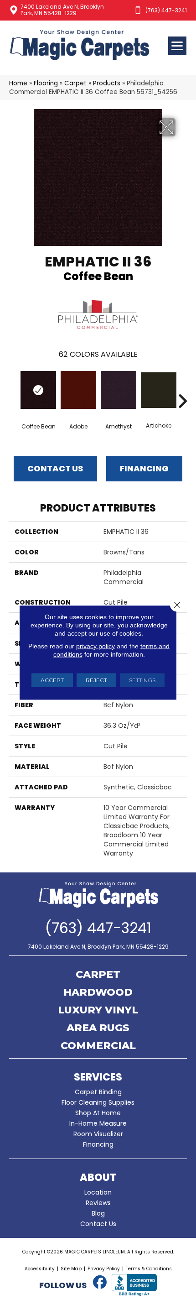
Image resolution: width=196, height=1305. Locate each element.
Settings (142, 680)
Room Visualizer (98, 1133)
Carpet (75, 83)
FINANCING (144, 468)
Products (106, 83)
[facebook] (99, 1282)
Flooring (46, 83)
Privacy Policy (104, 1268)
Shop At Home (98, 1112)
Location (98, 1192)
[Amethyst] (118, 390)
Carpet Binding (98, 1091)
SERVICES (98, 1077)
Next (182, 387)
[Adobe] (78, 390)
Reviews (98, 1202)
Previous (14, 387)
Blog (98, 1213)
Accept (52, 680)
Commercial (98, 1046)
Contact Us (55, 468)
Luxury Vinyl (98, 1010)
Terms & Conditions (149, 1268)
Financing (98, 1144)
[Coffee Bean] (38, 390)
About (98, 1177)
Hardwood (98, 992)
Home (18, 83)
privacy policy (95, 646)
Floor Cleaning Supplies (98, 1102)
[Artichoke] (159, 390)
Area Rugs (98, 1028)
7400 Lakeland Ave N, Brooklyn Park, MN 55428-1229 (62, 10)
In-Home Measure (98, 1123)
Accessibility (40, 1268)
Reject (96, 680)
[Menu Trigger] (177, 46)
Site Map (71, 1268)
